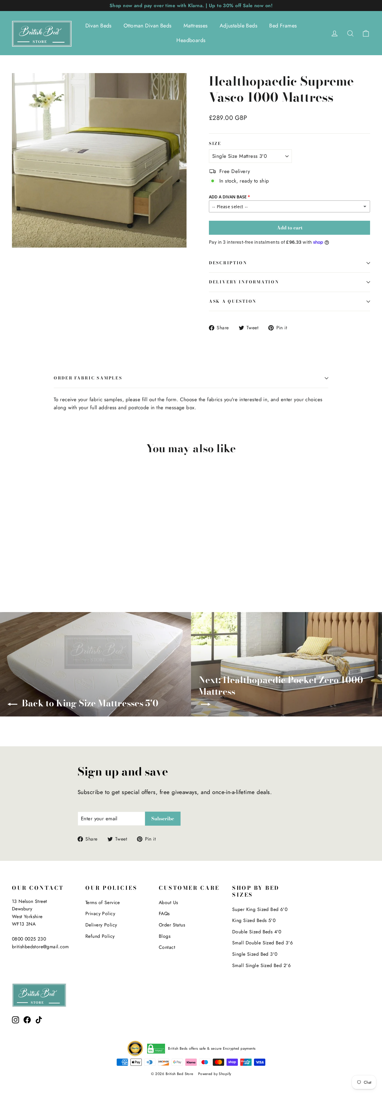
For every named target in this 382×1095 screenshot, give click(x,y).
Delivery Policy (101, 924)
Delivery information (244, 282)
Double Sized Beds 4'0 (256, 931)
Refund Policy (100, 936)
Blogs (164, 936)
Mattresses (196, 26)
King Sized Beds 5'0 (253, 920)
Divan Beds (98, 26)
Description (228, 263)
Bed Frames (283, 26)
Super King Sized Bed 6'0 (259, 909)
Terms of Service (102, 902)
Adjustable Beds (238, 26)
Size (215, 143)
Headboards (190, 40)
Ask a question (233, 301)
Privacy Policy (100, 913)
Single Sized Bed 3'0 (255, 954)
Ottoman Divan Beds (148, 26)
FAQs (164, 913)
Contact (167, 947)
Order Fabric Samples (88, 378)
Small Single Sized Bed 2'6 (261, 965)
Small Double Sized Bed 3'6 (262, 942)
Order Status (172, 924)
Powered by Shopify (214, 1074)
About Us (168, 902)
